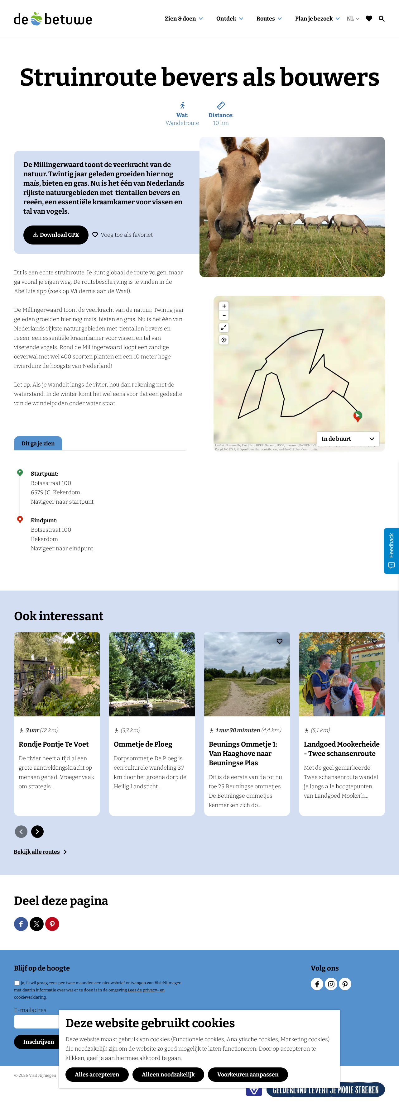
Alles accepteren (97, 1074)
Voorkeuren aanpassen (248, 1074)
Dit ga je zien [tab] (38, 443)
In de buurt (336, 438)
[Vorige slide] (21, 831)
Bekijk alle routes (37, 851)
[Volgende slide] (37, 831)
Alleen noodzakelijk (168, 1074)
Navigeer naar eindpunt (62, 548)
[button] (358, 419)
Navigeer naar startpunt (62, 501)
